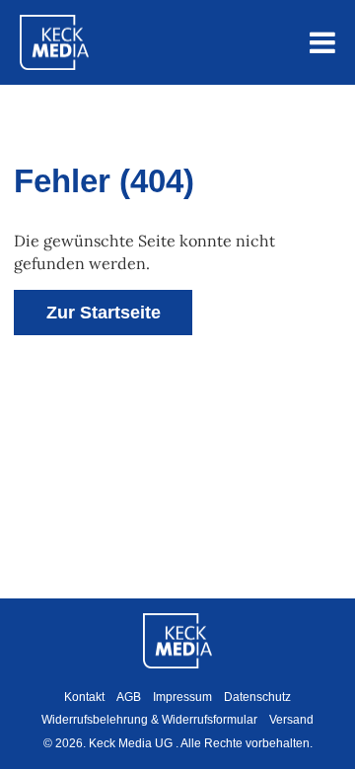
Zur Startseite (103, 312)
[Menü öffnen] (322, 42)
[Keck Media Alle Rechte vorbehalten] (54, 42)
